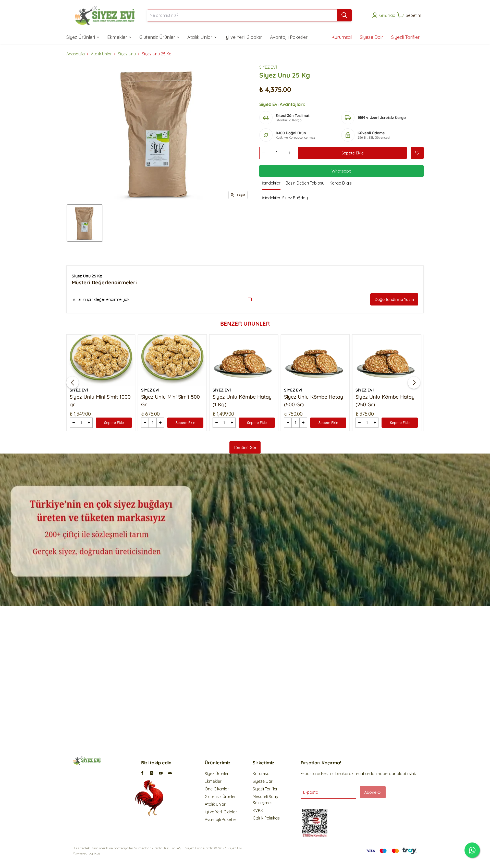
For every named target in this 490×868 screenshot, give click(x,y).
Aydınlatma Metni (307, 433)
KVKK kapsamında (291, 445)
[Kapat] (328, 387)
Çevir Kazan (288, 462)
